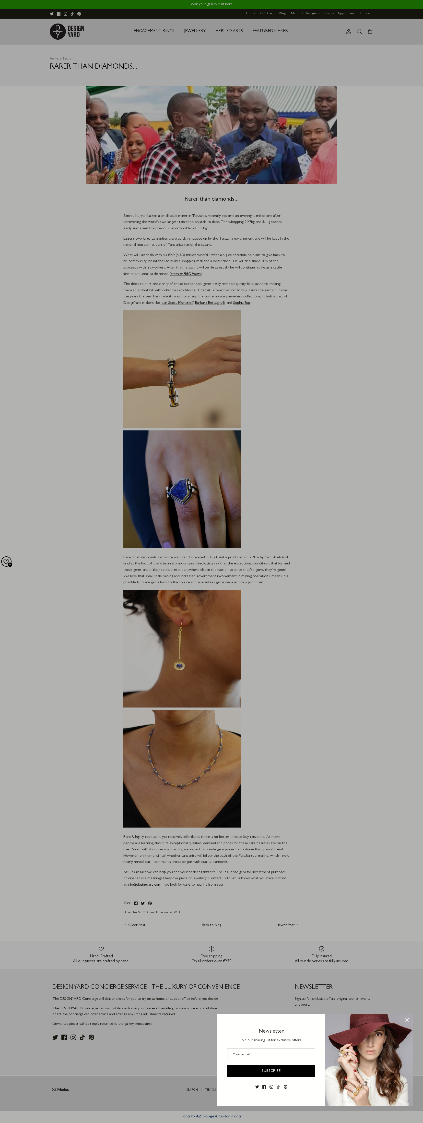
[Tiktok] (278, 1087)
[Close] (407, 1019)
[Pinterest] (285, 1087)
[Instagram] (271, 1087)
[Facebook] (264, 1087)
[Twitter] (257, 1087)
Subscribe (271, 1071)
